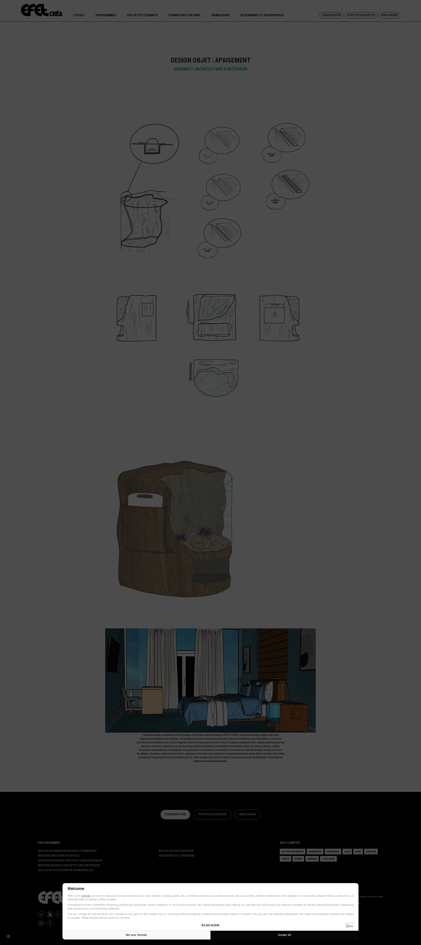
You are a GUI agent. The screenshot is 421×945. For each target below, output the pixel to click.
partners (86, 895)
